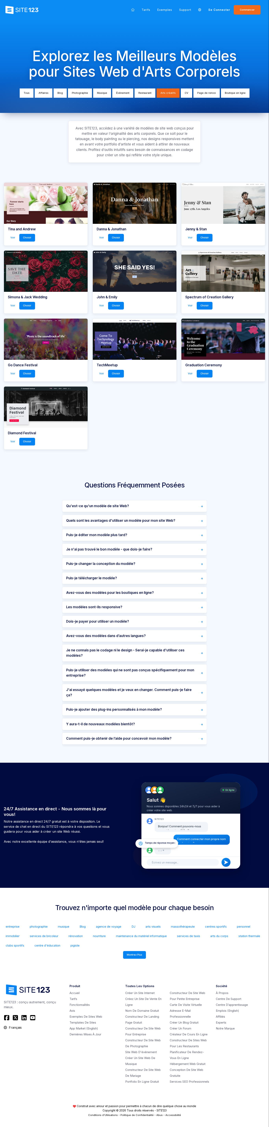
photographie (39, 926)
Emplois (227, 1011)
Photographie (80, 92)
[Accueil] (133, 9)
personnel (243, 926)
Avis (72, 1011)
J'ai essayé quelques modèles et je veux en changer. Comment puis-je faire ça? (129, 692)
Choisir (27, 237)
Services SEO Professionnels (189, 1081)
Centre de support (228, 999)
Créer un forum (180, 1028)
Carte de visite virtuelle (186, 1005)
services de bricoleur (44, 936)
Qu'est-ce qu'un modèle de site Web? (97, 506)
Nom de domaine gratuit (142, 1011)
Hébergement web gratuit (187, 1064)
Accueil (75, 993)
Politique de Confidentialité (137, 1115)
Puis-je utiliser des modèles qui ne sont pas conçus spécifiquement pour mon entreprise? (130, 672)
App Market (84, 1028)
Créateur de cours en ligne (189, 1034)
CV (186, 92)
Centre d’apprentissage (232, 1005)
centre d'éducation (47, 945)
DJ (133, 926)
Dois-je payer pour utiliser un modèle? (97, 621)
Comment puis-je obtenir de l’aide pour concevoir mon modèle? (119, 738)
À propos (222, 993)
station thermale (249, 936)
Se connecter (219, 9)
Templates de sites (83, 1022)
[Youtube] (33, 1018)
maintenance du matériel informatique (141, 936)
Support (185, 9)
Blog (60, 92)
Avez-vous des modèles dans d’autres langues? (106, 636)
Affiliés (220, 1016)
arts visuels (153, 926)
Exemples (164, 9)
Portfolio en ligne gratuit (142, 1081)
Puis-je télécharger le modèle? (91, 578)
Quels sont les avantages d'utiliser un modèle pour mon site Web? (120, 521)
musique (63, 926)
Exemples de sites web (86, 1016)
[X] (15, 1018)
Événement (122, 92)
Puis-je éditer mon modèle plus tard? (96, 535)
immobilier (12, 936)
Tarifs (146, 9)
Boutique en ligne (235, 92)
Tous (27, 92)
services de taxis (188, 936)
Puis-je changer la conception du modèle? (100, 564)
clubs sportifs (15, 945)
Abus (159, 1115)
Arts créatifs (168, 92)
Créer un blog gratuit (184, 1022)
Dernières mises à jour (85, 1034)
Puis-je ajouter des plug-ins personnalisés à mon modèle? (114, 709)
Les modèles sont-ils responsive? (94, 607)
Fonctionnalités (80, 1005)
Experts (221, 1022)
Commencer (247, 9)
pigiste (75, 945)
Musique (102, 92)
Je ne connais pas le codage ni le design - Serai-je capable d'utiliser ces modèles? (125, 652)
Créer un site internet (140, 993)
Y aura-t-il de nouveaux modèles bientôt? (100, 724)
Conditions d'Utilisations (103, 1115)
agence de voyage (108, 926)
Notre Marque (225, 1028)
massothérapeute (183, 926)
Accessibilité (173, 1115)
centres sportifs (216, 926)
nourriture (99, 936)
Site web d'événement (141, 1052)
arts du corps (219, 936)
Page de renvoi (206, 92)
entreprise (12, 926)
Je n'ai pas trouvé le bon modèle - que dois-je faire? (109, 549)
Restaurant (144, 92)
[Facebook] (7, 1018)
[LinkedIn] (24, 1018)
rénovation (76, 936)
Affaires (43, 92)
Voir (12, 237)
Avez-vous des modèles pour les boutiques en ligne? (110, 593)
